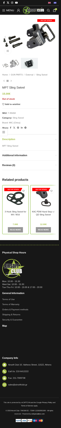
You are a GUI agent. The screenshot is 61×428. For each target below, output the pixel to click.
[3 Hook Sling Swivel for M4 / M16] (15, 198)
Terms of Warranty (10, 304)
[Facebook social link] (4, 2)
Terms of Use (8, 299)
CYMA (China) (15, 219)
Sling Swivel (41, 74)
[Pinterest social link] (18, 128)
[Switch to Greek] (54, 3)
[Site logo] (33, 10)
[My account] (18, 10)
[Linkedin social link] (22, 128)
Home (5, 74)
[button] (5, 37)
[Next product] (11, 81)
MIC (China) (14, 122)
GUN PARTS (17, 74)
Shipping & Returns (11, 314)
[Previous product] (4, 81)
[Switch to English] (49, 3)
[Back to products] (7, 81)
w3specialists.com (38, 414)
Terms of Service (27, 406)
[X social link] (8, 2)
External (29, 74)
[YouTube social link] (16, 2)
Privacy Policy (47, 402)
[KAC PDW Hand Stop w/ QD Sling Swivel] (43, 198)
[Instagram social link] (12, 2)
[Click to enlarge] (7, 51)
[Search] (48, 10)
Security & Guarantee (12, 319)
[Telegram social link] (25, 128)
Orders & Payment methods (15, 309)
